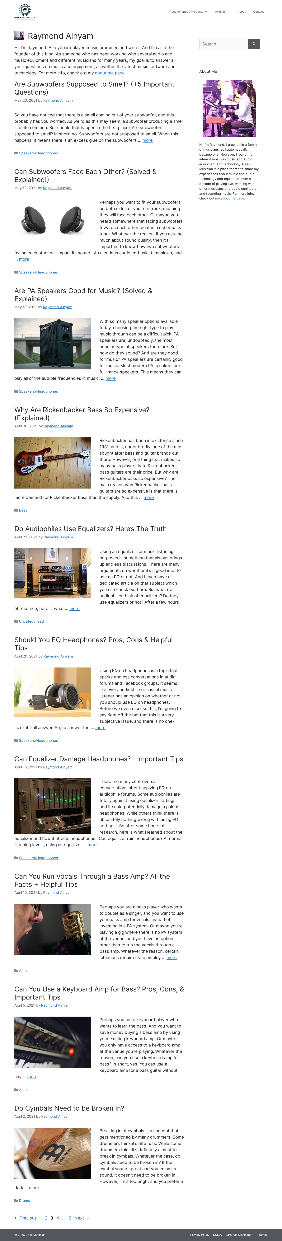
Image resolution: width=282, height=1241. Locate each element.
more (148, 140)
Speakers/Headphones (38, 153)
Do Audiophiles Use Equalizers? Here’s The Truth (90, 529)
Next (81, 1217)
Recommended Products (186, 11)
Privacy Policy (199, 1235)
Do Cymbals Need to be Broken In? (69, 1108)
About (241, 11)
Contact (258, 11)
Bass (23, 510)
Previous (25, 1217)
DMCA (217, 1235)
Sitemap (262, 1235)
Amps (24, 970)
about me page (110, 72)
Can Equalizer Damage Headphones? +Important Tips (98, 759)
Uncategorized (31, 621)
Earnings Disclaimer (239, 1235)
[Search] (254, 44)
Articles (220, 11)
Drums (24, 1200)
